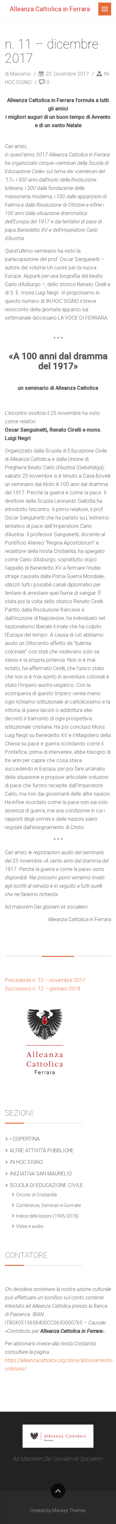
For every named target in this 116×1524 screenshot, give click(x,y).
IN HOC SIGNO (26, 1162)
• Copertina (25, 1139)
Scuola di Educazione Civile (46, 1185)
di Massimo (18, 74)
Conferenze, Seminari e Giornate (48, 1205)
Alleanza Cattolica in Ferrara (50, 9)
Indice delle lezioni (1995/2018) (47, 1216)
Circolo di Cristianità (36, 1194)
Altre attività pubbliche (42, 1150)
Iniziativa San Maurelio (41, 1174)
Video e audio (30, 1226)
